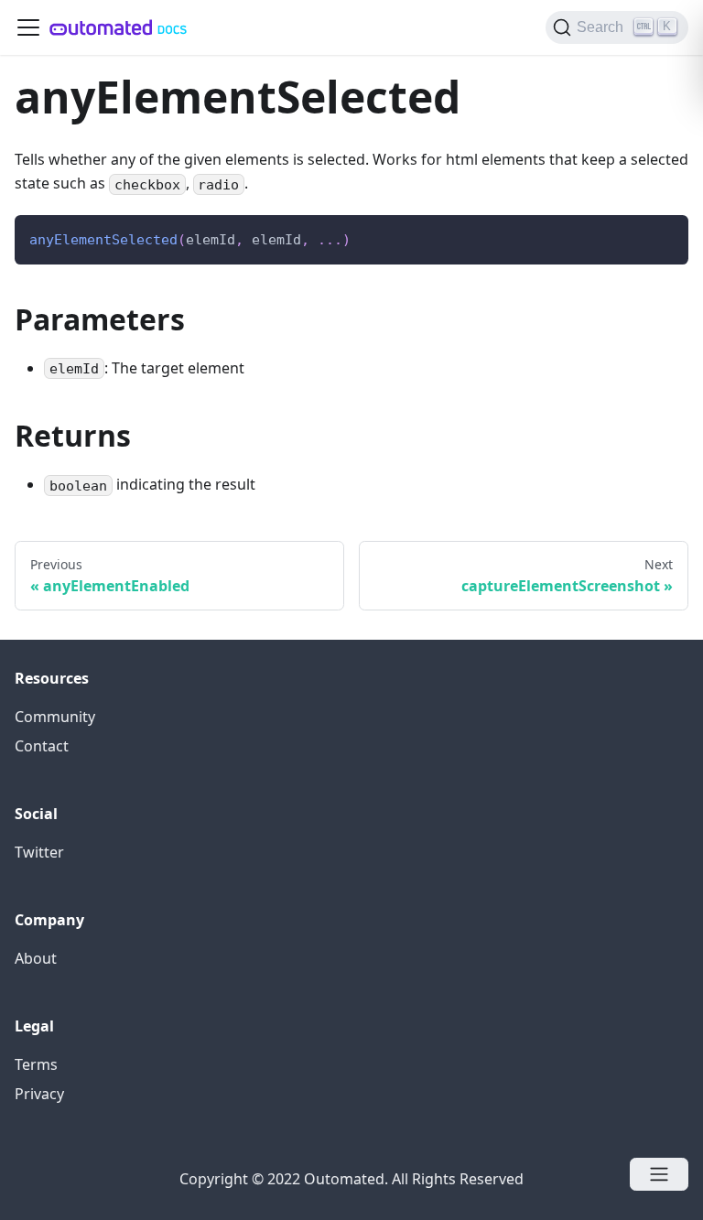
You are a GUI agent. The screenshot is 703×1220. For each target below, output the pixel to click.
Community (55, 717)
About (36, 958)
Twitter (39, 852)
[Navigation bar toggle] (28, 27)
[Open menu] (659, 1174)
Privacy (39, 1094)
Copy (660, 235)
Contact (42, 746)
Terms (36, 1064)
